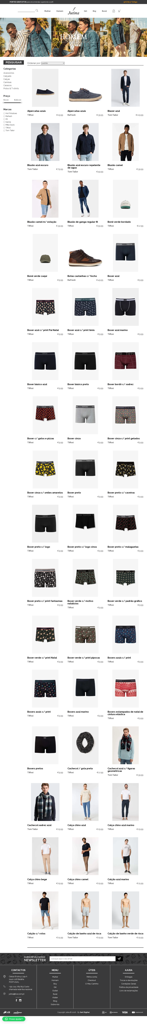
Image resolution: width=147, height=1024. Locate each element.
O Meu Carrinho (91, 984)
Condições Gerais (128, 984)
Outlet (55, 991)
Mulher (47, 11)
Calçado (7, 76)
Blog (55, 1001)
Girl (85, 11)
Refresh (9, 116)
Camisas (7, 82)
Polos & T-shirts (11, 88)
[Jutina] (73, 8)
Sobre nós (55, 1004)
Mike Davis (10, 125)
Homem (59, 11)
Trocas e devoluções (129, 980)
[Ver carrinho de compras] (119, 11)
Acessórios (8, 73)
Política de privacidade (128, 987)
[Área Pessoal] (114, 11)
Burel (104, 11)
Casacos (7, 85)
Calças (6, 79)
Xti (7, 119)
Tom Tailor (10, 130)
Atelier (55, 997)
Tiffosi (8, 128)
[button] (13, 1019)
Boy (94, 11)
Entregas (128, 977)
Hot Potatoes (11, 113)
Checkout (92, 980)
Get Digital (85, 1012)
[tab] (13, 68)
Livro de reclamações (128, 991)
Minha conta (92, 977)
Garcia (8, 122)
